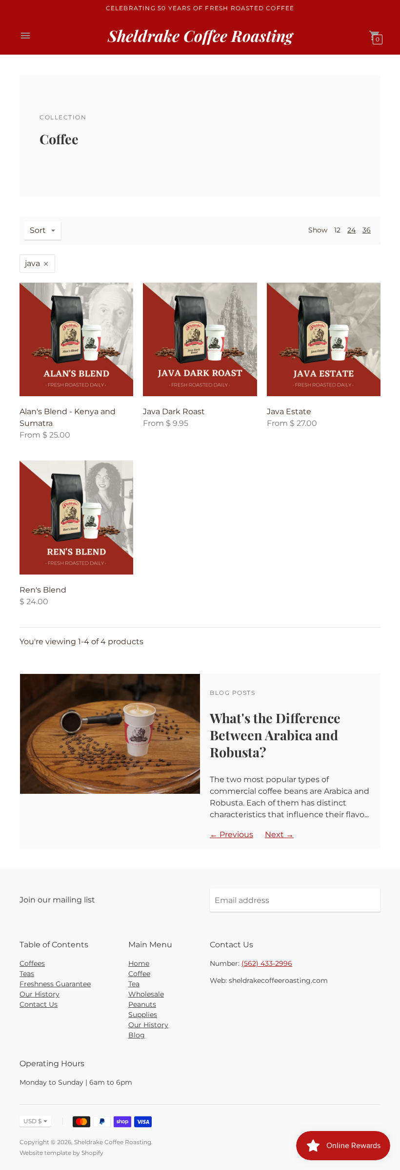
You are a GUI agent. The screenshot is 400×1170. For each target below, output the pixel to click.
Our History (40, 994)
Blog (136, 1035)
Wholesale (146, 994)
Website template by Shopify (61, 1152)
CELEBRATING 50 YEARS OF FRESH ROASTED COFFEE (200, 8)
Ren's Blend (43, 590)
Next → (279, 834)
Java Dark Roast (174, 411)
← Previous (231, 834)
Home (138, 963)
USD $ (32, 1121)
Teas (27, 973)
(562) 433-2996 (266, 963)
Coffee (139, 973)
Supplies (142, 1014)
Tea (134, 983)
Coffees (32, 963)
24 (351, 230)
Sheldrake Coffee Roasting (112, 1142)
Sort (38, 230)
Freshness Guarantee (55, 983)
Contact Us (39, 1004)
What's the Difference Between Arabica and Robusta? (275, 735)
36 (366, 230)
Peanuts (142, 1004)
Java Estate (289, 411)
